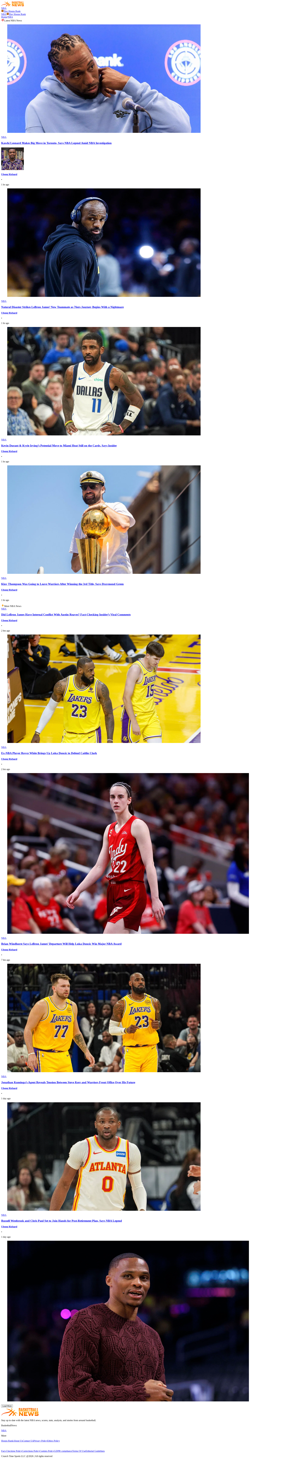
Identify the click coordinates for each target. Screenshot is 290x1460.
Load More (7, 1406)
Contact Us (28, 1441)
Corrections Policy (31, 1451)
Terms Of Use (79, 1451)
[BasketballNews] (12, 5)
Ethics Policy (53, 1441)
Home (4, 17)
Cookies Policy (47, 1451)
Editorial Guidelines (95, 1451)
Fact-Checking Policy (11, 1451)
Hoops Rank (7, 1441)
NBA (3, 8)
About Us (18, 1441)
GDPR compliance (63, 1451)
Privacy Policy (40, 1441)
